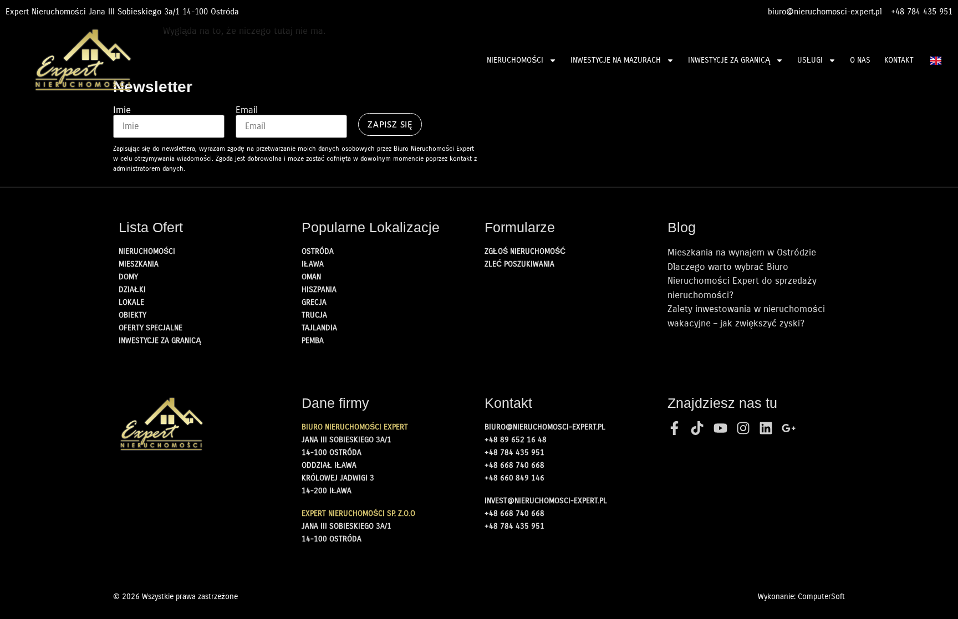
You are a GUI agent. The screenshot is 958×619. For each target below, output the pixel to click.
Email (247, 110)
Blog (681, 227)
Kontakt (899, 60)
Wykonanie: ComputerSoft (801, 596)
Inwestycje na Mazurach (615, 60)
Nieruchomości (515, 60)
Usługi (810, 60)
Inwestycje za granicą (729, 60)
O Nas (860, 60)
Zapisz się (390, 124)
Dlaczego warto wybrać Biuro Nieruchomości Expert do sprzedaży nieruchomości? (742, 281)
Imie (122, 110)
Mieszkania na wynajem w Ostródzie (741, 252)
